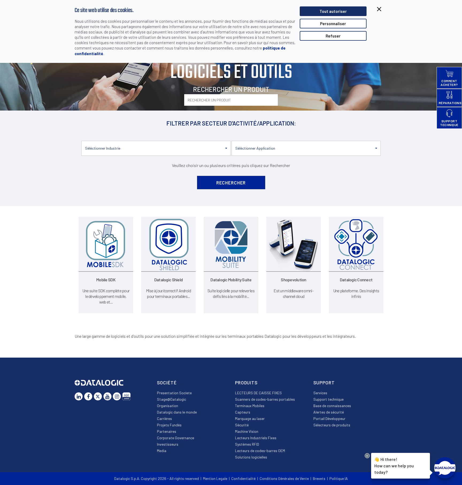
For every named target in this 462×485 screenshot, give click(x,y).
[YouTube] (107, 396)
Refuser (333, 35)
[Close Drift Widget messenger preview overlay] (367, 455)
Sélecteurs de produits (331, 425)
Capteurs (242, 412)
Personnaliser (333, 23)
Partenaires (166, 431)
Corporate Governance (175, 437)
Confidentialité (243, 478)
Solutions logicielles (251, 457)
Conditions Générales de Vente (284, 478)
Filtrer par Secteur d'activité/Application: (231, 123)
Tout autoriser (333, 11)
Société (167, 382)
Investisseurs (167, 444)
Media (161, 450)
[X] (98, 396)
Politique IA (338, 478)
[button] (156, 148)
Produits (246, 382)
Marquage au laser (250, 418)
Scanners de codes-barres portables (265, 399)
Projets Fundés (169, 425)
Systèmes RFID (247, 444)
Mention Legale (215, 478)
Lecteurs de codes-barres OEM (260, 450)
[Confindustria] (126, 396)
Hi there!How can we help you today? (394, 465)
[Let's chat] (445, 468)
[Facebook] (88, 396)
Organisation (167, 405)
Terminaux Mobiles (249, 405)
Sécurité (242, 425)
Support (324, 382)
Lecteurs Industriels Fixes (255, 437)
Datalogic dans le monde (177, 412)
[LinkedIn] (79, 396)
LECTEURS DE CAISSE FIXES (258, 393)
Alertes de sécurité (328, 412)
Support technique (328, 399)
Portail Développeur (329, 418)
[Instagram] (117, 396)
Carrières (164, 418)
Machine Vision (246, 431)
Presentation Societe (174, 393)
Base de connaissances (332, 405)
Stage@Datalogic (171, 399)
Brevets (319, 478)
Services (320, 393)
